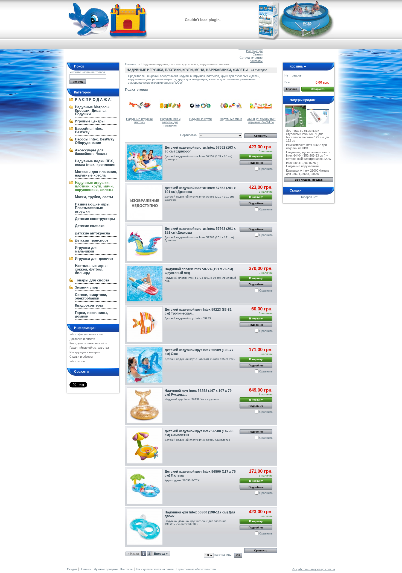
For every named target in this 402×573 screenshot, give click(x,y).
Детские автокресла (92, 233)
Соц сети (81, 372)
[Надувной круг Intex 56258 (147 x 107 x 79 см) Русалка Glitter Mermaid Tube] (145, 405)
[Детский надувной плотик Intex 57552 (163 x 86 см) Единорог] (145, 162)
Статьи (258, 54)
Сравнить (266, 169)
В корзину (256, 156)
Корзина (296, 66)
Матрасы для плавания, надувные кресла (96, 173)
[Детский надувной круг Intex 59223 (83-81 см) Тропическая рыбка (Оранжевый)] (145, 324)
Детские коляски (89, 226)
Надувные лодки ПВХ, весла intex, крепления (95, 163)
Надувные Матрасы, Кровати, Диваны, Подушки (92, 110)
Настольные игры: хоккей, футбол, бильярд (91, 269)
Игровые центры (89, 121)
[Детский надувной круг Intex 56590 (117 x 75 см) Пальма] (145, 486)
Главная (130, 64)
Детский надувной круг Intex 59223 (188, 318)
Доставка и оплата (82, 338)
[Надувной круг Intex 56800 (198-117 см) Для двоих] (145, 527)
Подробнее (256, 162)
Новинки (85, 569)
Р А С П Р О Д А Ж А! (93, 100)
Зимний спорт (87, 287)
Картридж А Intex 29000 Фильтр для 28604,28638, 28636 (307, 172)
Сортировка (188, 135)
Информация (84, 328)
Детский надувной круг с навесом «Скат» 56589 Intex (200, 358)
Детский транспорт (91, 240)
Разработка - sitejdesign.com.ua (313, 569)
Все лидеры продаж (308, 179)
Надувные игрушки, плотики (139, 120)
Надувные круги (200, 119)
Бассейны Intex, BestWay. (89, 130)
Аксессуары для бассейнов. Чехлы (91, 152)
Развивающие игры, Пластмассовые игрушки (92, 207)
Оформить (318, 88)
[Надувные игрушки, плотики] (140, 115)
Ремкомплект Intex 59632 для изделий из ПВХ (306, 146)
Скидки (295, 190)
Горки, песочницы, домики (91, 314)
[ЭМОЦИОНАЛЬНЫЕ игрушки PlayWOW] (261, 115)
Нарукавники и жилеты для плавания (170, 122)
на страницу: (223, 554)
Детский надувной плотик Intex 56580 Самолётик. (198, 439)
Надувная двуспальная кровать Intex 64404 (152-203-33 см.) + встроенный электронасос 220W (308, 155)
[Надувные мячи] (231, 115)
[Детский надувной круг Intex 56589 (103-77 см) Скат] (145, 365)
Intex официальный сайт (86, 334)
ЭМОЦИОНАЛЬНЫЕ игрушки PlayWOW (261, 120)
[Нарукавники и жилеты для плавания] (170, 115)
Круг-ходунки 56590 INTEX (182, 480)
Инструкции (254, 51)
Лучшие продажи (106, 569)
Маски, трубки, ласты (94, 197)
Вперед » (161, 553)
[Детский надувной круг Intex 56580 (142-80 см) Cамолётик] (145, 446)
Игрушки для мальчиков (86, 249)
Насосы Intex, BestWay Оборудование (94, 141)
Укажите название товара (87, 72)
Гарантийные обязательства (89, 347)
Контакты (256, 61)
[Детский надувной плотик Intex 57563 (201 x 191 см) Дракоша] (145, 203)
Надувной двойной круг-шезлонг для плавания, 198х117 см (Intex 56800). (196, 522)
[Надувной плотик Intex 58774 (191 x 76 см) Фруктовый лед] (145, 284)
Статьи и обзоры (81, 356)
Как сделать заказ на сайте (88, 343)
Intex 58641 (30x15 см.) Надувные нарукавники (302, 164)
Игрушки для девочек (94, 259)
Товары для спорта (92, 280)
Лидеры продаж (303, 100)
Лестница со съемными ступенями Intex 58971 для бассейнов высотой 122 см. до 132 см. (307, 135)
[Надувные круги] (200, 115)
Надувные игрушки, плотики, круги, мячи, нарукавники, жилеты (94, 186)
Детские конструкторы (95, 219)
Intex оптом (77, 361)
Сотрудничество (251, 57)
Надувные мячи (231, 119)
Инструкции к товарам (85, 352)
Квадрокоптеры (89, 305)
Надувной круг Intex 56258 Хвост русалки (192, 399)
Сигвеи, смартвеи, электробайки (91, 296)
